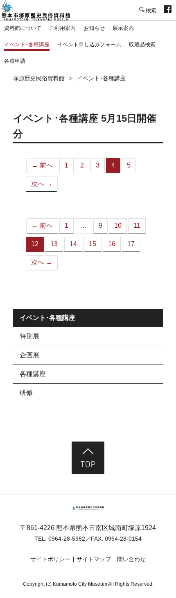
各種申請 (14, 61)
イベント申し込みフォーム (89, 44)
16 (111, 243)
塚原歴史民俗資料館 (41, 10)
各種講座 (33, 373)
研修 (26, 392)
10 (118, 225)
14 (73, 243)
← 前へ (42, 165)
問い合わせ (131, 559)
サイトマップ (94, 559)
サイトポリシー (50, 559)
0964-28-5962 (66, 538)
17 (131, 243)
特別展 (29, 336)
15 (92, 243)
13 (54, 243)
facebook (168, 10)
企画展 (29, 354)
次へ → (41, 183)
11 (136, 225)
